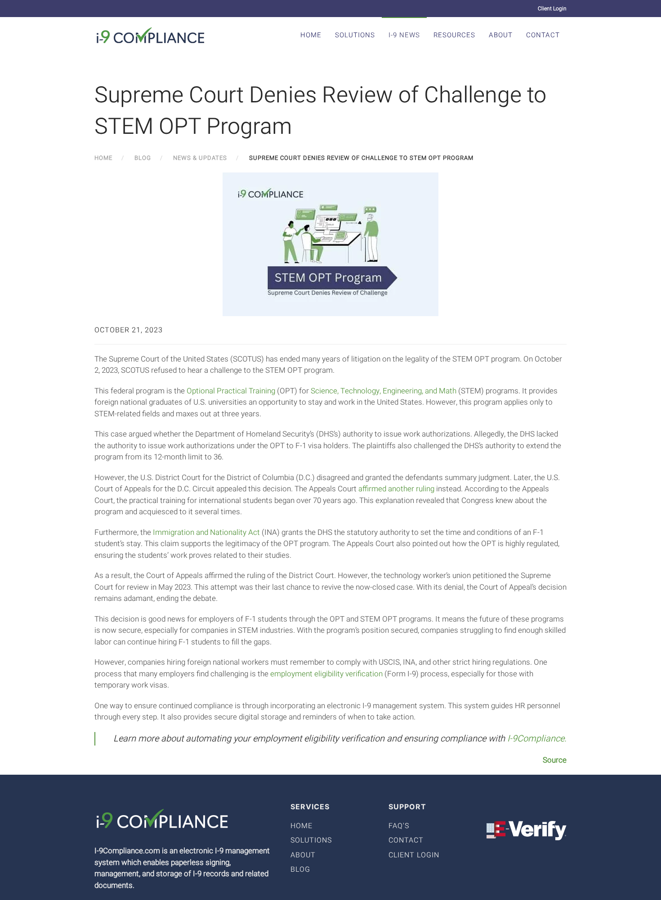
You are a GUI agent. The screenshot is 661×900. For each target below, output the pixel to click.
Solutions (355, 35)
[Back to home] (150, 35)
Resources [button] (454, 35)
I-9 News (404, 35)
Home (311, 35)
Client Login (552, 8)
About (501, 35)
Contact (543, 35)
